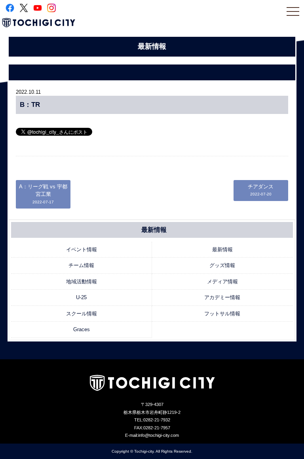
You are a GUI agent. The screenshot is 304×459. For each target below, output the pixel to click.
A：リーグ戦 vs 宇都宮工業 (43, 194)
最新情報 (222, 249)
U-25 (81, 297)
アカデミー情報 (222, 297)
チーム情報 (81, 265)
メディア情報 (222, 282)
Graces (81, 329)
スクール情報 (81, 314)
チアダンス (261, 190)
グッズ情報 (222, 265)
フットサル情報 (222, 314)
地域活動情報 (81, 282)
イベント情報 (81, 249)
